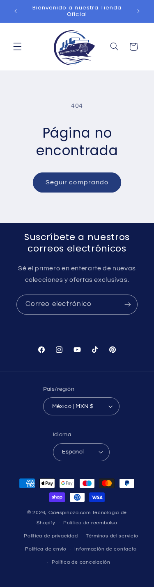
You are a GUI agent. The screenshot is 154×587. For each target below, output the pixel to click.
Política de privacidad (51, 536)
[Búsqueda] (114, 46)
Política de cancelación (81, 562)
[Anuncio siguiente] (138, 11)
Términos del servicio (112, 536)
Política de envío (46, 549)
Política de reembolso (90, 523)
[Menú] (17, 46)
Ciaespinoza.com (69, 512)
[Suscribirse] (127, 305)
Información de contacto (105, 549)
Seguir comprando (77, 182)
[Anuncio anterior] (16, 11)
